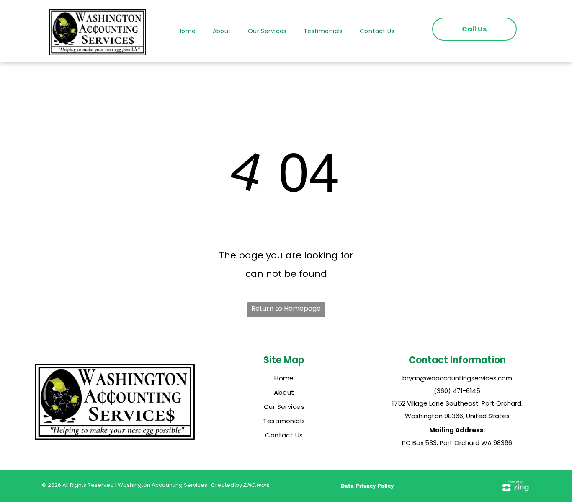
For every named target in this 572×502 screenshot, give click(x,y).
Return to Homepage (286, 308)
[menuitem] (186, 31)
